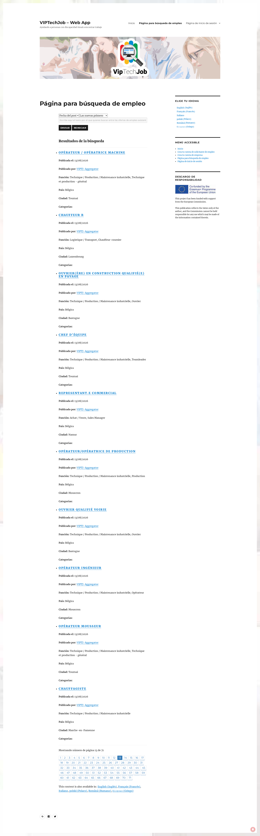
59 (143, 772)
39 (105, 767)
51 (93, 772)
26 (110, 762)
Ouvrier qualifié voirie (83, 509)
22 (85, 762)
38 (99, 767)
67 (105, 777)
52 (99, 772)
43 (130, 767)
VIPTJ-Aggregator (87, 168)
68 (111, 777)
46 (61, 772)
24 (97, 762)
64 (86, 777)
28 (122, 762)
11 (109, 757)
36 (86, 767)
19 (67, 762)
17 (142, 757)
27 (116, 762)
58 (136, 772)
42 (124, 767)
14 (125, 757)
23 (91, 762)
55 (118, 772)
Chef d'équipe (73, 335)
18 (61, 762)
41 (118, 767)
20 (73, 762)
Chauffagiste (72, 688)
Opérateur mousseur (80, 626)
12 (114, 757)
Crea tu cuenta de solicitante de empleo (196, 152)
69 (117, 777)
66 (98, 777)
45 (143, 767)
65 (92, 777)
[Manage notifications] (253, 829)
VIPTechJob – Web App (65, 22)
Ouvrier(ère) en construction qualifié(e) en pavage (101, 274)
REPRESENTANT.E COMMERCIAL (88, 393)
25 (103, 762)
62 (73, 777)
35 (80, 767)
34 (74, 767)
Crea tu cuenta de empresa (190, 155)
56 (124, 772)
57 (130, 772)
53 (105, 772)
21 (79, 762)
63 (80, 777)
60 (61, 777)
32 (61, 767)
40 (112, 767)
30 (135, 762)
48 (74, 772)
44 (137, 767)
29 (129, 762)
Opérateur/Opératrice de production (97, 451)
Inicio (131, 23)
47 (68, 772)
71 (130, 777)
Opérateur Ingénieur (80, 568)
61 (68, 777)
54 (111, 772)
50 (87, 772)
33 (68, 767)
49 (81, 772)
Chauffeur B (71, 215)
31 (141, 762)
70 (123, 777)
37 (93, 767)
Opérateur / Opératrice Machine (92, 152)
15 (131, 757)
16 (137, 757)
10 (103, 757)
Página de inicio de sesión (201, 23)
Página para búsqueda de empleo (160, 23)
